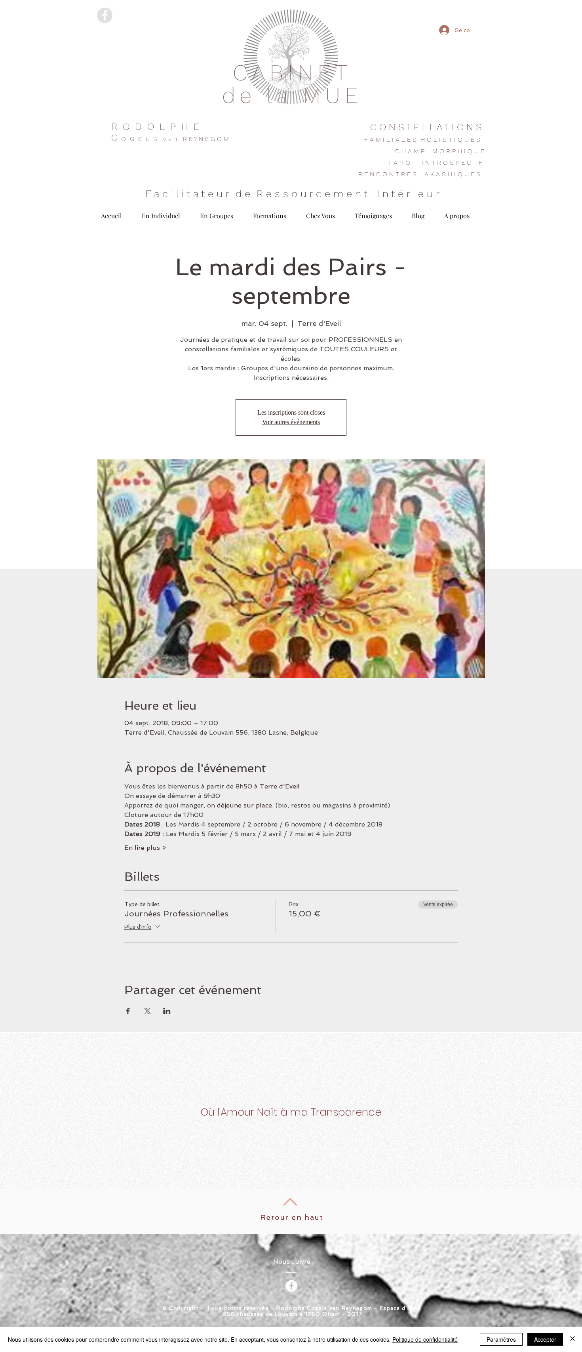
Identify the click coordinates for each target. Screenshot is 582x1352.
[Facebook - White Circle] (291, 1286)
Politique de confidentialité (425, 1339)
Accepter (545, 1339)
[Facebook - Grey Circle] (104, 15)
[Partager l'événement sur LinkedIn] (167, 1011)
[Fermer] (572, 1339)
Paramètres (501, 1339)
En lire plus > (145, 847)
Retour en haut (291, 1217)
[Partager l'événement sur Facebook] (128, 1011)
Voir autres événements (291, 422)
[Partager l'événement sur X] (147, 1011)
